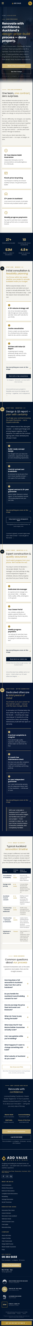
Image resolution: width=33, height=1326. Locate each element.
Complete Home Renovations (10, 1240)
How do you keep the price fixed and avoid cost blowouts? (12, 1051)
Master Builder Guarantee (9, 1293)
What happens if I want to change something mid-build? (13, 1094)
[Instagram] (7, 1222)
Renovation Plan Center (8, 1257)
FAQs (3, 1296)
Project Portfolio (6, 1285)
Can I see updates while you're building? (13, 1084)
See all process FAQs (15, 1114)
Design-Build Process (7, 1290)
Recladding (5, 1243)
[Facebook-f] (3, 1222)
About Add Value (6, 1282)
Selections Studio (6, 1265)
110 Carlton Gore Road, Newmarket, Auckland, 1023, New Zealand (14, 1218)
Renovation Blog (6, 1274)
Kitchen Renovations (7, 1234)
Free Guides (5, 1271)
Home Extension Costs (8, 1268)
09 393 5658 (9, 1303)
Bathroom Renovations (8, 1237)
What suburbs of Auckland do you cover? (13, 1104)
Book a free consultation (16, 66)
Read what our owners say (17, 686)
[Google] (11, 1222)
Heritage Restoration (7, 1246)
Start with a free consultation (18, 391)
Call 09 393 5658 (16, 1184)
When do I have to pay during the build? (13, 1061)
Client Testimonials (7, 1287)
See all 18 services (7, 1248)
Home (4, 15)
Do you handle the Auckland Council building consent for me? (14, 1040)
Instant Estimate (6, 1259)
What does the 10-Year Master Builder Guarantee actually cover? (13, 1073)
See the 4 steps (16, 72)
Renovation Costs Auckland (9, 1262)
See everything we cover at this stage (15, 383)
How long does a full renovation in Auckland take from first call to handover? (13, 1028)
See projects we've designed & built (18, 544)
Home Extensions (6, 1231)
